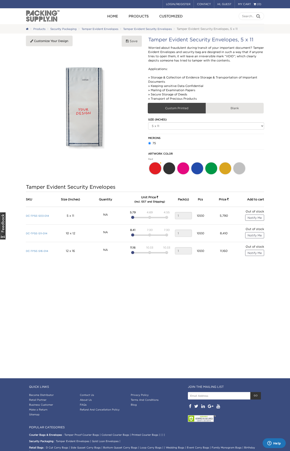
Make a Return (38, 409)
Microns (154, 138)
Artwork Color (160, 153)
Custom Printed (176, 108)
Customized (171, 16)
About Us (86, 399)
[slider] (132, 217)
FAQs (83, 404)
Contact (204, 4)
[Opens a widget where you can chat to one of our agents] (274, 443)
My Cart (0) (249, 4)
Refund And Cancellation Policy (100, 409)
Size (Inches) (157, 119)
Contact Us (87, 395)
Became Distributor (41, 395)
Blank (235, 108)
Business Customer (41, 404)
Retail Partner (37, 399)
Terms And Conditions (145, 399)
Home (112, 16)
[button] (155, 168)
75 (154, 143)
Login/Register (178, 4)
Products (139, 16)
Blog (134, 404)
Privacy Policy (140, 395)
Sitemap (34, 414)
